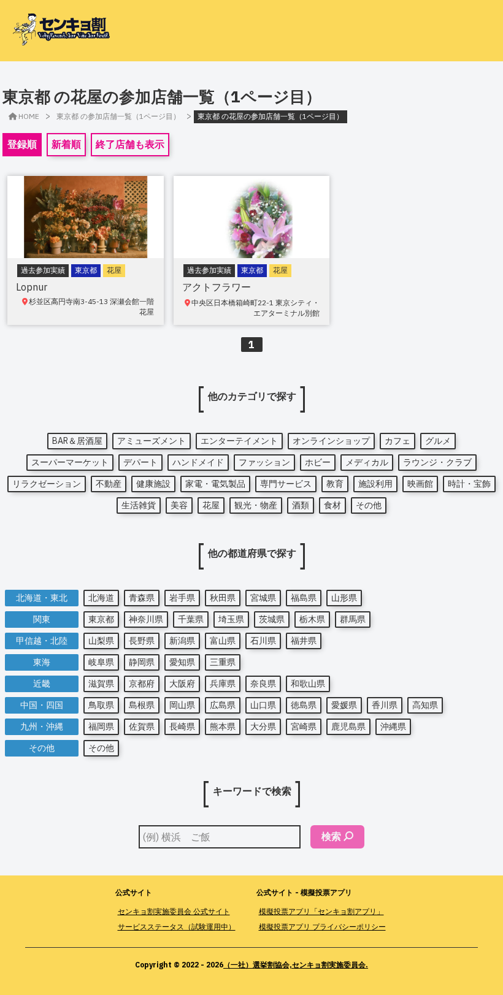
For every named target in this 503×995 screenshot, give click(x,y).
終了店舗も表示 (130, 144)
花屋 (211, 505)
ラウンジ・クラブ (437, 462)
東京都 (101, 619)
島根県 (142, 705)
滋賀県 (101, 683)
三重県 (223, 662)
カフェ (397, 440)
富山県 (223, 640)
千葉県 (191, 619)
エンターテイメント (239, 440)
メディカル (366, 462)
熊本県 (223, 726)
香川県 (384, 705)
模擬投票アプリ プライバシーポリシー (322, 926)
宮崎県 (304, 726)
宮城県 (263, 597)
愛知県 (182, 662)
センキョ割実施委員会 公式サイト (174, 911)
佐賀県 (142, 726)
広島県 (223, 705)
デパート (140, 462)
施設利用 (375, 483)
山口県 (263, 705)
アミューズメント (151, 440)
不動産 (108, 483)
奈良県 (263, 683)
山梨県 (101, 640)
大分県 (263, 726)
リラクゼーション (46, 483)
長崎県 (182, 726)
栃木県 (312, 619)
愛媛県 (344, 705)
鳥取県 (101, 705)
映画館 (420, 483)
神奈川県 (146, 619)
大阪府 (182, 683)
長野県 (142, 640)
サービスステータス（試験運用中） (177, 926)
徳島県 (304, 705)
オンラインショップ (331, 440)
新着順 (66, 144)
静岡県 (142, 662)
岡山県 (182, 705)
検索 (331, 836)
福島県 (304, 597)
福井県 (304, 640)
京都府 (142, 683)
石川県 (263, 640)
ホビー (318, 462)
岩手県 (182, 597)
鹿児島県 (348, 726)
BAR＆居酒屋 (77, 440)
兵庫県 (223, 683)
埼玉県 (231, 619)
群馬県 (353, 619)
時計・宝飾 (469, 483)
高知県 (425, 705)
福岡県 (101, 726)
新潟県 (182, 640)
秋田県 (223, 597)
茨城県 (272, 619)
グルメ (438, 440)
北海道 (101, 597)
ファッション (264, 462)
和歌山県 (308, 683)
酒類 (300, 505)
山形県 (344, 597)
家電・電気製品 (215, 483)
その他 (369, 505)
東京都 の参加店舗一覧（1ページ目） (118, 116)
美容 (179, 505)
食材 (332, 505)
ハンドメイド (198, 462)
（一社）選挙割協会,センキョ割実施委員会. (295, 964)
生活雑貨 (138, 505)
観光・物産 (255, 505)
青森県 (142, 597)
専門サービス (286, 483)
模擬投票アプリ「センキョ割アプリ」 (321, 911)
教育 (335, 483)
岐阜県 (101, 662)
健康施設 (153, 483)
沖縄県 (393, 726)
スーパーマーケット (70, 462)
